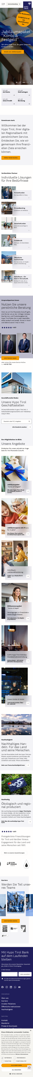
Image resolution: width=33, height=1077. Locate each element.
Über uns (4, 998)
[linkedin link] (11, 988)
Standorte (5, 1023)
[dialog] (16, 1052)
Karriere (4, 1001)
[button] (20, 82)
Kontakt (4, 1020)
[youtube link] (19, 988)
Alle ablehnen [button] (16, 1070)
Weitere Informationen (22, 1054)
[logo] (27, 5)
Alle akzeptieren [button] (16, 1065)
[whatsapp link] (15, 988)
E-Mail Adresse (5, 970)
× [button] (30, 1030)
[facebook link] (2, 988)
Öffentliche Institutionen (10, 1006)
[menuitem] (14, 4)
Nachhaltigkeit (7, 1009)
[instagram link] (7, 988)
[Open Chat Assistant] (29, 1067)
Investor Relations (8, 1004)
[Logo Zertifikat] (4, 928)
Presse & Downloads (9, 1026)
